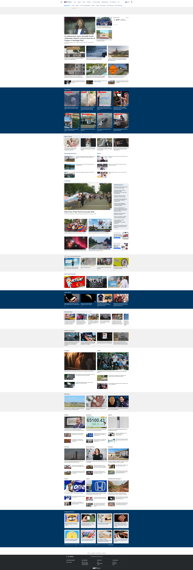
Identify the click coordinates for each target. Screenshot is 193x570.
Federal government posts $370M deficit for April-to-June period (78, 434)
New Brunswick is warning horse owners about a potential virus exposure (79, 371)
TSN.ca (98, 564)
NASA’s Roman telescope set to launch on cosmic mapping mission (78, 466)
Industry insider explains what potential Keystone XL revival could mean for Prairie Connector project (120, 343)
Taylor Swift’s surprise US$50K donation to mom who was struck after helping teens (120, 108)
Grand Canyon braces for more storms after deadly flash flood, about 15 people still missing (117, 494)
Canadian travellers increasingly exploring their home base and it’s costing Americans (81, 322)
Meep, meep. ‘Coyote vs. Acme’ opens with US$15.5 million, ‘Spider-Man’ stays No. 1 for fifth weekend (100, 466)
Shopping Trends (104, 2)
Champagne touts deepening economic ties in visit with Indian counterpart (77, 440)
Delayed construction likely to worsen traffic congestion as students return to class (117, 77)
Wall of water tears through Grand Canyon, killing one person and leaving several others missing (87, 108)
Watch (83, 2)
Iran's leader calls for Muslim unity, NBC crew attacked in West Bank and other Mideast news (73, 77)
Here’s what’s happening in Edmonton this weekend (85, 172)
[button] (127, 320)
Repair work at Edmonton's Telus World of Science (99, 232)
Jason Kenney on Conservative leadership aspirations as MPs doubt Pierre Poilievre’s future (74, 430)
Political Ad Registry (85, 564)
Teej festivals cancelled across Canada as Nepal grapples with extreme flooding (84, 383)
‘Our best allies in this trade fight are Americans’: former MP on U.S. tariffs (104, 343)
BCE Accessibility (69, 562)
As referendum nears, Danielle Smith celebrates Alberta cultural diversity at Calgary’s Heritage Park (79, 38)
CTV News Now (113, 2)
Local (75, 2)
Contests (97, 5)
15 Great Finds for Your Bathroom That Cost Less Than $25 (104, 524)
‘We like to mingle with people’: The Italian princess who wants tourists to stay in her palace (118, 462)
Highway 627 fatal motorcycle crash (96, 250)
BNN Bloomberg (99, 563)
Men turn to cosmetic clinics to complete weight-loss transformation (121, 434)
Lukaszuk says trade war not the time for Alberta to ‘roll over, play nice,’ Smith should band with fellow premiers (71, 344)
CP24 (98, 562)
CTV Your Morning (96, 2)
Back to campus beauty (85, 267)
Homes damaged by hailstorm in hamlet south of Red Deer (96, 409)
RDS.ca (113, 564)
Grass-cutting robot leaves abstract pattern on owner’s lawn (71, 130)
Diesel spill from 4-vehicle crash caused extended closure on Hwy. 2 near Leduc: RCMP (74, 409)
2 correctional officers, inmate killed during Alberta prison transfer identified (118, 409)
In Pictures (89, 2)
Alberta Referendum (118, 5)
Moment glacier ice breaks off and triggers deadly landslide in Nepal (71, 108)
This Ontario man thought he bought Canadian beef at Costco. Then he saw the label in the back (70, 322)
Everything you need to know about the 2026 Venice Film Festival (96, 462)
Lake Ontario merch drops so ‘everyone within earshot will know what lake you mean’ (104, 304)
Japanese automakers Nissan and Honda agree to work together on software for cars (100, 434)
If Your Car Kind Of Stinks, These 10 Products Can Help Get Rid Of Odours (120, 540)
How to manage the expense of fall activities (104, 268)
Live (118, 2)
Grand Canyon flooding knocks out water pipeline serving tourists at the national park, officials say (122, 503)
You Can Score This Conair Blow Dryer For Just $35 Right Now (71, 540)
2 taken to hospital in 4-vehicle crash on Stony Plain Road (100, 81)
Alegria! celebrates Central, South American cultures (75, 232)
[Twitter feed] (67, 556)
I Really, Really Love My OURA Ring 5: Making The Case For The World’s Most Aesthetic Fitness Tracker (121, 525)
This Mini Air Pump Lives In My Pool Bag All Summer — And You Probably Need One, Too (88, 524)
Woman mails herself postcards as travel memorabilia (120, 130)
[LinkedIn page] (73, 556)
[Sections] (61, 2)
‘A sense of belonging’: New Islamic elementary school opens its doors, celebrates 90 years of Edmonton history (117, 59)
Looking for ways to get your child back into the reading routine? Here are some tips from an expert (117, 322)
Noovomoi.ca (114, 563)
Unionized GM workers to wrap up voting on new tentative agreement (100, 498)
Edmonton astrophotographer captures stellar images (75, 250)
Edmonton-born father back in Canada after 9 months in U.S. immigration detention (70, 148)
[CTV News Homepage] (68, 2)
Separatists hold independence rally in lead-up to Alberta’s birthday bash (103, 27)
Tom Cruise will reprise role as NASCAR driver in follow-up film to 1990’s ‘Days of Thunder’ (100, 472)
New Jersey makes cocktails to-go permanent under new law (122, 465)
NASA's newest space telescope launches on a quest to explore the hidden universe (73, 462)
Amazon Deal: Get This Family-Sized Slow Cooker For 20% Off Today (71, 524)
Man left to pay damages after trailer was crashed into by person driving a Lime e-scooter (104, 148)
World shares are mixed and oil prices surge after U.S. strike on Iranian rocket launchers (96, 430)
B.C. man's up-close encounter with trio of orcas (104, 130)
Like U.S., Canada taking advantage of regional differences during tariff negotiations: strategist (88, 343)
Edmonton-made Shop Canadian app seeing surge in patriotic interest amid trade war (121, 148)
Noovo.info (114, 562)
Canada (79, 2)
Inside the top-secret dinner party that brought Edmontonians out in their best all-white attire (95, 77)
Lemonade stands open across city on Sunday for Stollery (120, 268)
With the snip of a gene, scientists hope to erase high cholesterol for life (122, 440)
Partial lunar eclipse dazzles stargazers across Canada (86, 304)
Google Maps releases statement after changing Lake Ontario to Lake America (104, 108)
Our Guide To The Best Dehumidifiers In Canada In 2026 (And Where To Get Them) (104, 540)
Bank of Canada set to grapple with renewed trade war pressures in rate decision (100, 440)
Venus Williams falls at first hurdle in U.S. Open (73, 493)
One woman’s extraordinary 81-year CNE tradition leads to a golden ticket (71, 304)
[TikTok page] (69, 556)
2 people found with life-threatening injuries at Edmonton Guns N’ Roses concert (78, 81)
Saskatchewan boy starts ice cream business (88, 130)
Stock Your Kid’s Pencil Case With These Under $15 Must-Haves (88, 540)
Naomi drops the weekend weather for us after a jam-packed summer (71, 268)
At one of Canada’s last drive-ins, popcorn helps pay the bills (105, 321)
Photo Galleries (103, 5)
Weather (77, 5)
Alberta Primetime (110, 5)
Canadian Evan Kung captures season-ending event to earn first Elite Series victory (78, 503)
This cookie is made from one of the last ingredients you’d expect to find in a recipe (122, 81)
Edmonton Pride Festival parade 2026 (79, 212)
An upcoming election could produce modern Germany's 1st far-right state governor (112, 372)
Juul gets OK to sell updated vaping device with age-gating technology (117, 430)
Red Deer (93, 5)
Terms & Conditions (85, 563)
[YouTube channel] (71, 556)
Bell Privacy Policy (85, 562)
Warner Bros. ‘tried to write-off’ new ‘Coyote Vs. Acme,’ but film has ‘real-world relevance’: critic (120, 304)
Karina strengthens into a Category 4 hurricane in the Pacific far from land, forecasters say (122, 498)
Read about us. (111, 544)
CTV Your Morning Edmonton (85, 5)
